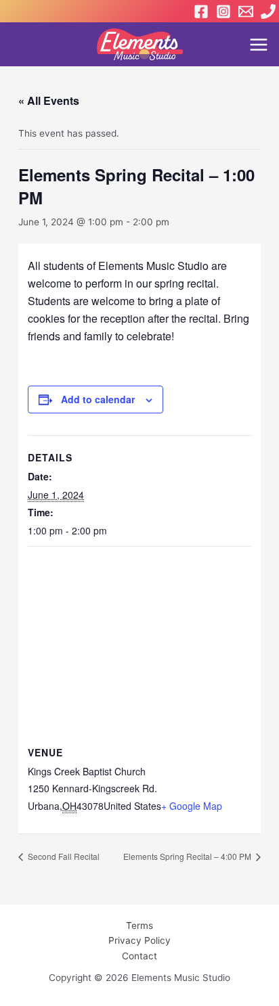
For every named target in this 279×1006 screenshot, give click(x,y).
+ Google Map (191, 806)
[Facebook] (201, 11)
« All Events (48, 100)
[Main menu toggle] (259, 44)
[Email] (245, 11)
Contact (139, 956)
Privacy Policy (139, 940)
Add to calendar (98, 399)
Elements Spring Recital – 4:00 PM (188, 856)
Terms (139, 925)
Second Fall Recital (63, 856)
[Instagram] (223, 11)
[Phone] (268, 11)
